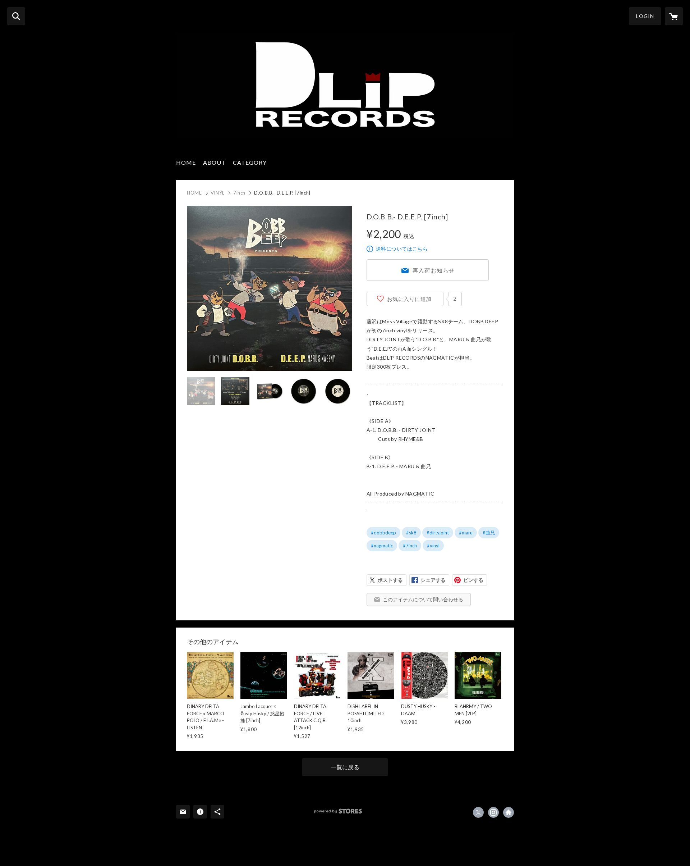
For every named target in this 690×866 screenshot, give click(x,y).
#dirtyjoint (438, 532)
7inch (239, 193)
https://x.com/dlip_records (478, 812)
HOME (186, 162)
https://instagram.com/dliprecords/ (493, 812)
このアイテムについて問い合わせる (423, 599)
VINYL (218, 193)
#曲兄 (489, 532)
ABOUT (214, 162)
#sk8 (411, 532)
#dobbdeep (383, 532)
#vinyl (433, 545)
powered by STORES (338, 811)
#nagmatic (382, 545)
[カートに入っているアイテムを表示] (674, 16)
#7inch (410, 545)
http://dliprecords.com (508, 812)
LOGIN (645, 16)
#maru (466, 532)
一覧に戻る (345, 767)
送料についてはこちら (402, 249)
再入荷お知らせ (434, 270)
